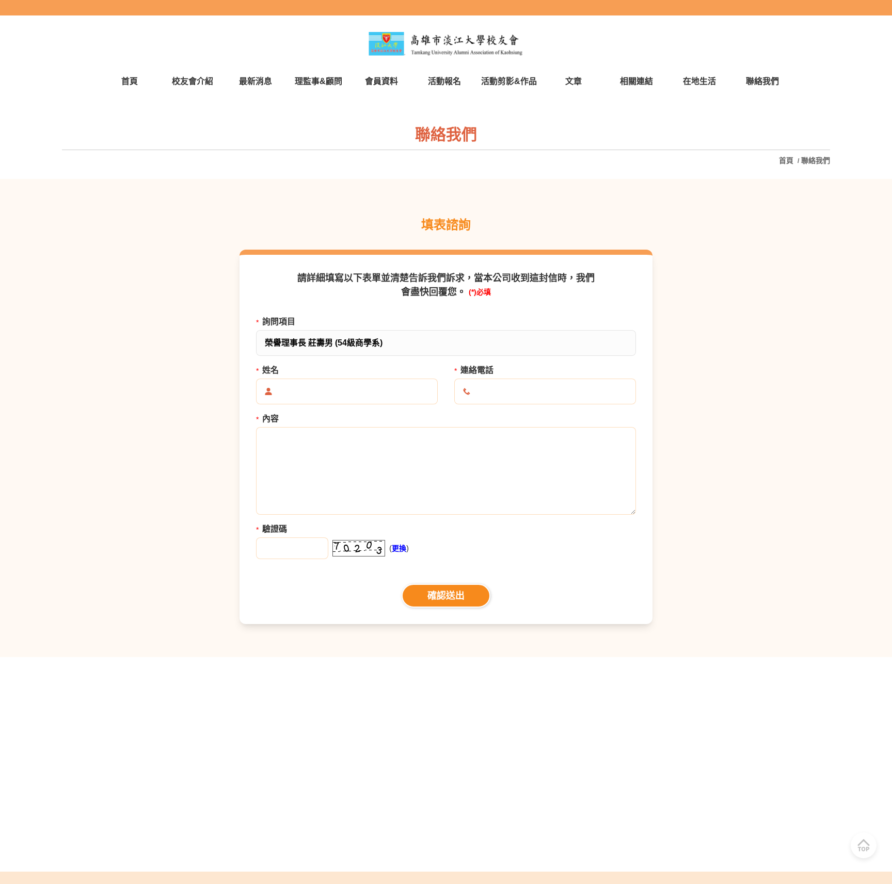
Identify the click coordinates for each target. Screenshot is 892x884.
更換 (399, 548)
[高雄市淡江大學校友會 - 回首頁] (446, 44)
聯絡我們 (815, 160)
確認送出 (446, 596)
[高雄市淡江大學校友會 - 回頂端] (864, 845)
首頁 (787, 160)
